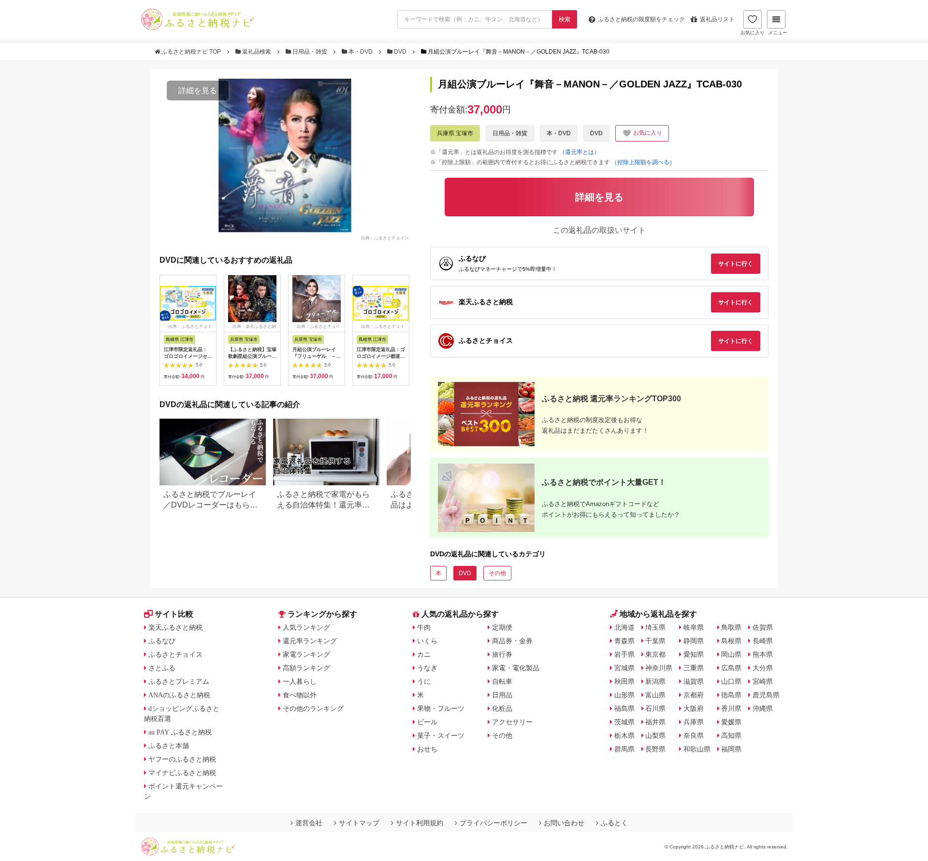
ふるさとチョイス (175, 654)
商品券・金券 (512, 640)
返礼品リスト (717, 19)
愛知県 (693, 654)
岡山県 (731, 654)
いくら (427, 640)
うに (424, 681)
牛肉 (424, 627)
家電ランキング (306, 654)
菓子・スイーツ (440, 735)
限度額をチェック (641, 19)
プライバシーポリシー (493, 823)
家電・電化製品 (515, 667)
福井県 (655, 722)
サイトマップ (359, 823)
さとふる (161, 667)
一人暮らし (300, 681)
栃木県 (624, 735)
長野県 (655, 749)
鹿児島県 (766, 695)
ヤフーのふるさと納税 (182, 759)
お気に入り (752, 32)
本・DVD (360, 51)
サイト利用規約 (419, 823)
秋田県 (624, 681)
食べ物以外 (300, 695)
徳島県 (731, 695)
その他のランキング (313, 708)
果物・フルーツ (440, 708)
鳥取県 (731, 627)
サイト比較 (174, 614)
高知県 (731, 735)
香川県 (731, 708)
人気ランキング (306, 627)
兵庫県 (693, 722)
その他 (497, 573)
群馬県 (624, 749)
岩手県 (624, 654)
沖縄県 (763, 708)
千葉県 (655, 640)
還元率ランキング (310, 640)
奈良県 (693, 735)
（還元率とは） (579, 152)
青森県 (624, 640)
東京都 (655, 654)
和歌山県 (696, 749)
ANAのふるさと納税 (179, 695)
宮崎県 (763, 681)
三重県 (693, 667)
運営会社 (308, 823)
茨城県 (624, 722)
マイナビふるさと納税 (182, 772)
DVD (400, 51)
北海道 (624, 627)
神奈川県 (658, 667)
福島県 (624, 708)
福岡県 (731, 749)
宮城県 (624, 667)
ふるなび (161, 640)
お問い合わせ (564, 823)
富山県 (655, 695)
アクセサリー (512, 722)
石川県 (655, 708)
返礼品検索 (257, 51)
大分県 (763, 667)
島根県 (731, 640)
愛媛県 (731, 722)
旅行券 (502, 654)
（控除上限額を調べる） (643, 162)
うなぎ (427, 667)
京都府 (693, 695)
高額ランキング (306, 667)
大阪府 (693, 708)
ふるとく (614, 823)
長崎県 (763, 640)
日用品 (502, 695)
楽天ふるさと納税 (175, 627)
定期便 (502, 627)
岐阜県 (693, 627)
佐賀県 (763, 627)
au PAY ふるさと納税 (180, 732)
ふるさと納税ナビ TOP (191, 51)
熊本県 (763, 654)
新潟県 (655, 681)
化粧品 (502, 708)
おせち (427, 749)
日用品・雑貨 (310, 51)
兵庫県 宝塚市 (455, 133)
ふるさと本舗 (168, 745)
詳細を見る (197, 90)
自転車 (502, 681)
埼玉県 (655, 627)
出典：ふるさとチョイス (385, 237)
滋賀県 (693, 681)
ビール (427, 722)
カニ (424, 654)
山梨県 (655, 735)
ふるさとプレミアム (178, 681)
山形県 (624, 695)
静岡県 (693, 640)
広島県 (731, 667)
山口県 (731, 681)
